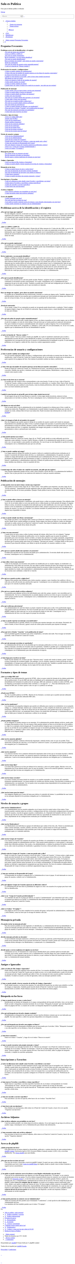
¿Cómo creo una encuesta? (13, 96)
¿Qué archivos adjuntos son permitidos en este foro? (21, 191)
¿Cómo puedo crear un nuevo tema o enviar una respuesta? (23, 90)
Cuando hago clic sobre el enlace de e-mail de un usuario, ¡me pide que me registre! (30, 85)
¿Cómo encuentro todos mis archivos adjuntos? (19, 193)
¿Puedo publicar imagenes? (13, 122)
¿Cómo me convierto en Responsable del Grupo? (20, 143)
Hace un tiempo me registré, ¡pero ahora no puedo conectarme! (24, 61)
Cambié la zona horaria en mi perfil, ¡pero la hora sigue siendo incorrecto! (27, 76)
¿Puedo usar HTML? (11, 118)
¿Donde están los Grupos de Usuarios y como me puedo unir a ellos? (26, 141)
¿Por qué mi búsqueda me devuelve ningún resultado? (21, 171)
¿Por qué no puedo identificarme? (15, 59)
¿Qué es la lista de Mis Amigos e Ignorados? (18, 162)
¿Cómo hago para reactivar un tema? (16, 111)
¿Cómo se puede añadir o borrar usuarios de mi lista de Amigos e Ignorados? (28, 164)
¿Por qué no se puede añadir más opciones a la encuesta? (22, 97)
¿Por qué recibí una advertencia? (15, 104)
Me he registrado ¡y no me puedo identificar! (18, 57)
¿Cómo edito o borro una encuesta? (15, 99)
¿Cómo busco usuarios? (12, 174)
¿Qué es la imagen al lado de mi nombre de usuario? (21, 80)
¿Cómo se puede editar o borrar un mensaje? (18, 92)
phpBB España (21, 1246)
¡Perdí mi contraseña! (11, 62)
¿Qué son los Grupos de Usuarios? (15, 139)
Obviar (3, 12)
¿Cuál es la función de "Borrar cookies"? (17, 66)
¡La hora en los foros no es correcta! (16, 75)
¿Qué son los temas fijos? (12, 127)
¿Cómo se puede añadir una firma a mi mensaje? (19, 94)
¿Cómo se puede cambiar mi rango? (16, 83)
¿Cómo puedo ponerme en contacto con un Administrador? (23, 203)
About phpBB (19, 1153)
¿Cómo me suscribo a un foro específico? (17, 184)
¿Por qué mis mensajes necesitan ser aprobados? (19, 110)
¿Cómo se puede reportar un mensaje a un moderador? (21, 106)
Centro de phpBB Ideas (30, 1164)
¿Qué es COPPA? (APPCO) (13, 54)
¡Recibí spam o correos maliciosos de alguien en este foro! (22, 157)
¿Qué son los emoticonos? (13, 120)
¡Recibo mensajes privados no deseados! (17, 155)
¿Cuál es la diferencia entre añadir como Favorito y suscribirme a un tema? (27, 181)
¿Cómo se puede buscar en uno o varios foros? (19, 169)
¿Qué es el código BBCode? (13, 117)
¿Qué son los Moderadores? (13, 138)
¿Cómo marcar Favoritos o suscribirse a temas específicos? (23, 183)
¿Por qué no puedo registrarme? (14, 55)
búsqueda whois (18, 1179)
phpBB (7, 412)
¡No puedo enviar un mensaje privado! (16, 153)
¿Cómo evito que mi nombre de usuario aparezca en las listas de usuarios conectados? (31, 73)
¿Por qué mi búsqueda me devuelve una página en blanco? (23, 172)
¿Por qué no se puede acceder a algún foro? (18, 101)
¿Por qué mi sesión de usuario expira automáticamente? (22, 64)
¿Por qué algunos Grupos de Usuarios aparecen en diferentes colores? (26, 145)
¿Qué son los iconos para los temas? (16, 131)
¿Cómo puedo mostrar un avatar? (15, 82)
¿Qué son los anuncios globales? (15, 124)
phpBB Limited (9, 1151)
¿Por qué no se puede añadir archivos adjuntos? (19, 103)
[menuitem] (15, 24)
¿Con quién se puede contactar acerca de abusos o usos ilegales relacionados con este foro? (33, 202)
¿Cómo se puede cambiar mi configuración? (18, 71)
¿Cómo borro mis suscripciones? (15, 186)
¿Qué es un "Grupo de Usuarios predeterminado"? (20, 146)
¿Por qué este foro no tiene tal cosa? (16, 200)
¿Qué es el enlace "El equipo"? (14, 148)
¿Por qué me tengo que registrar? (15, 52)
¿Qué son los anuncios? (12, 125)
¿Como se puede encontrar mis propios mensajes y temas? (22, 176)
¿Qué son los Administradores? (14, 136)
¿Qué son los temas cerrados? (14, 129)
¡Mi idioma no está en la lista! (14, 78)
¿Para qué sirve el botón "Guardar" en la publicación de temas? (24, 108)
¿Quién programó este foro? (13, 198)
